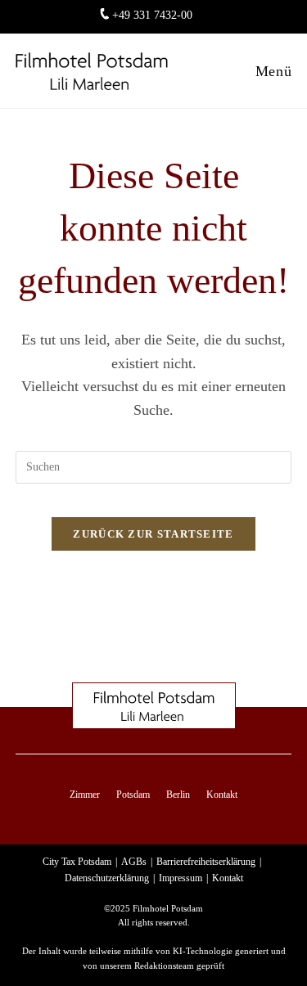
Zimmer (85, 794)
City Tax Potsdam (77, 861)
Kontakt (221, 794)
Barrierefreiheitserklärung (205, 861)
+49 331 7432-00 (152, 15)
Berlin (178, 794)
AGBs (134, 861)
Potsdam (133, 794)
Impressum (180, 878)
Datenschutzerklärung (107, 878)
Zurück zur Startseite (153, 534)
